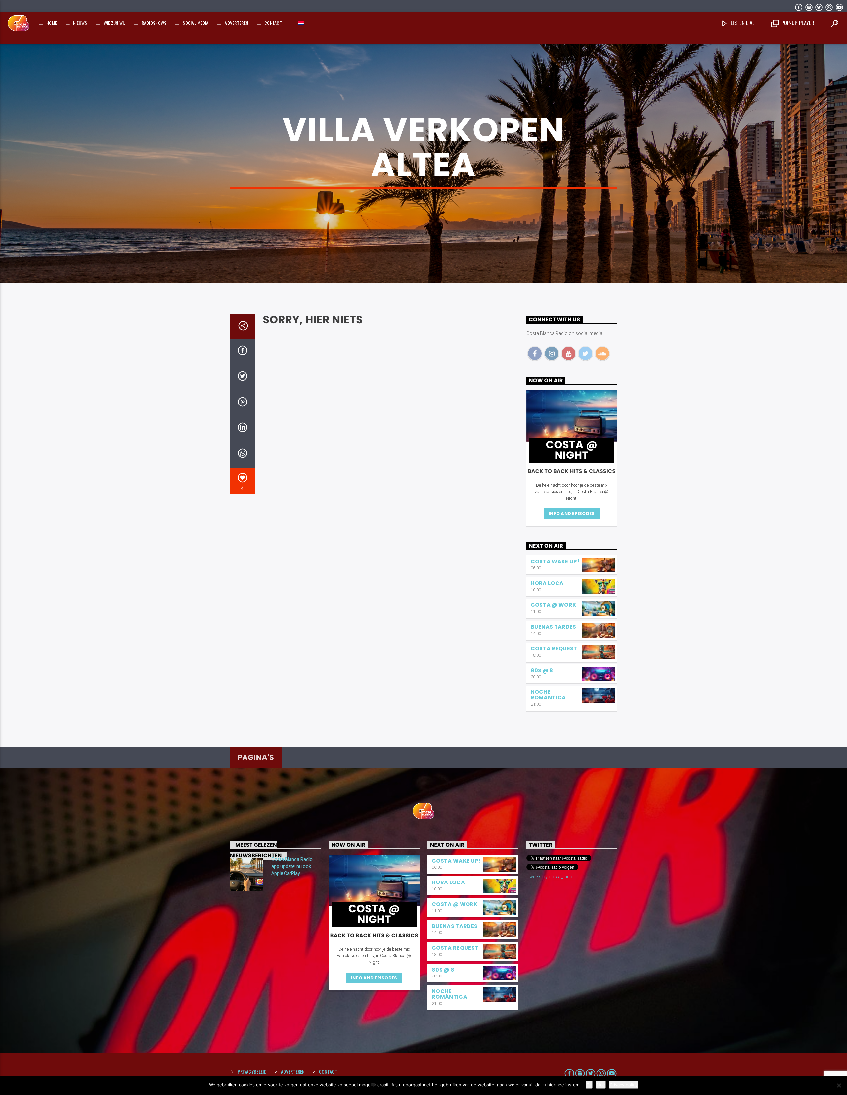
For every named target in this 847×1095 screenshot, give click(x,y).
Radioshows (154, 22)
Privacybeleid (252, 1071)
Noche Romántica (548, 694)
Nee (601, 1084)
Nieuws (80, 22)
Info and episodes (572, 513)
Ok (589, 1084)
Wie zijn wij (114, 22)
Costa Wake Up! (555, 561)
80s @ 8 (542, 670)
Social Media (195, 22)
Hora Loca (547, 583)
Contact (273, 22)
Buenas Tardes (553, 627)
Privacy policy (624, 1084)
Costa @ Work (553, 605)
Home (51, 22)
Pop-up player (797, 23)
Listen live (742, 23)
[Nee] (838, 1085)
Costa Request (554, 648)
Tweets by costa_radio (550, 876)
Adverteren (236, 22)
